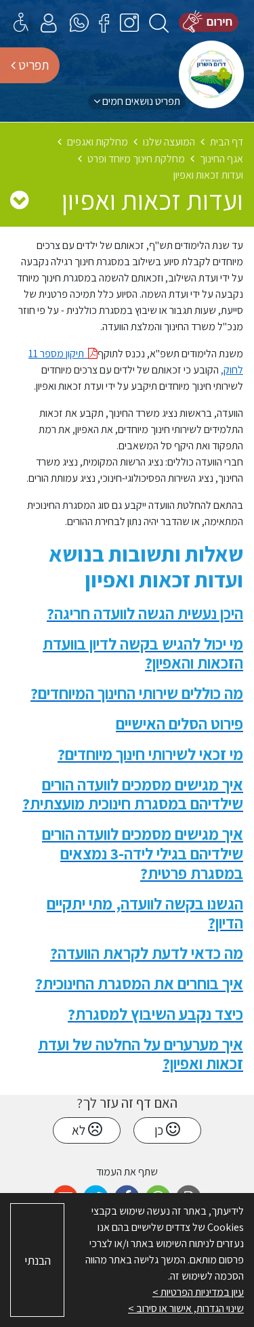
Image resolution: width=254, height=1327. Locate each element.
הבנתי (37, 1260)
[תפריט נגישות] (21, 22)
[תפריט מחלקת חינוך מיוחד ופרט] (19, 199)
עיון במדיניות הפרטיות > (198, 1292)
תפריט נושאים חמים (140, 101)
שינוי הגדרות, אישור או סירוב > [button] (186, 1308)
